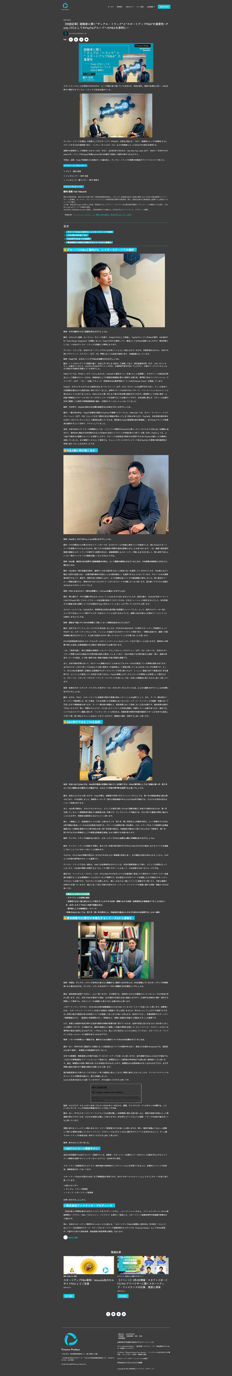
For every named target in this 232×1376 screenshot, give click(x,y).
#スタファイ (139, 1276)
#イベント (120, 1276)
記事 (76, 1237)
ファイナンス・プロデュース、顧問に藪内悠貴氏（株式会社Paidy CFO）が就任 (102, 214)
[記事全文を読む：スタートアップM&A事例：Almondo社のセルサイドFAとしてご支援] (89, 1265)
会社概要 (150, 7)
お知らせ (129, 7)
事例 (64, 1276)
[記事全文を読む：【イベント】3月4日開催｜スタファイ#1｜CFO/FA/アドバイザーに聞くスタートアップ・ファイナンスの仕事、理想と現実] (143, 1265)
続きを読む (69, 1296)
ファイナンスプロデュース (77, 33)
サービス (111, 7)
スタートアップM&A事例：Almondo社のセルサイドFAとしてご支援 (88, 1281)
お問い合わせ (164, 7)
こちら (79, 1199)
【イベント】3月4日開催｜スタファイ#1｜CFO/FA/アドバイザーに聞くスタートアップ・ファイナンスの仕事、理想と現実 (142, 1283)
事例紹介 (120, 7)
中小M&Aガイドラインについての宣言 (129, 1362)
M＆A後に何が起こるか (77, 235)
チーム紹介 (140, 7)
